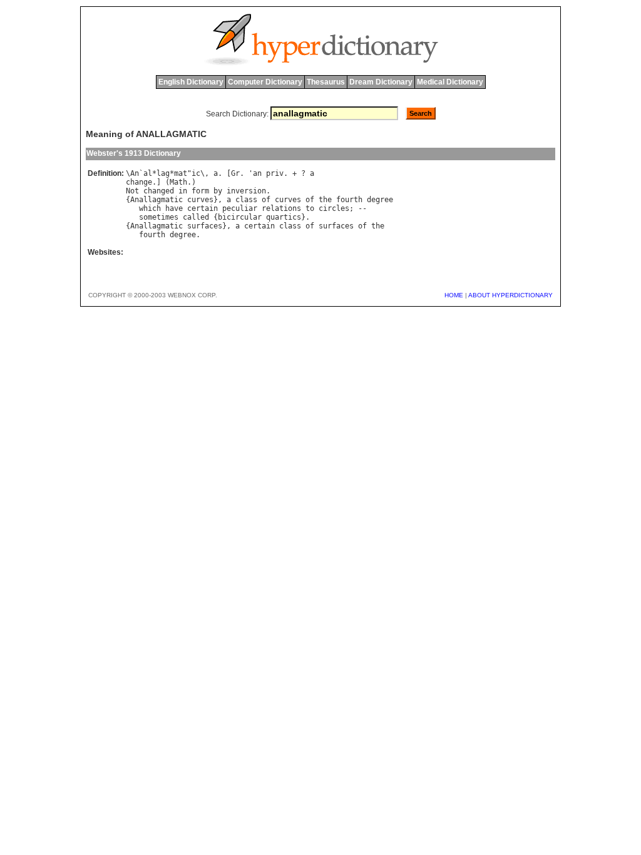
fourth (349, 199)
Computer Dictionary (265, 82)
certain (202, 208)
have (174, 208)
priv (275, 173)
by (217, 191)
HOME (453, 295)
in (182, 191)
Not (132, 191)
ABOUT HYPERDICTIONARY (510, 295)
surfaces (204, 226)
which (150, 208)
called (196, 217)
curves (200, 199)
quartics (283, 217)
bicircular (240, 217)
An (134, 173)
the (325, 199)
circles (334, 208)
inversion (246, 191)
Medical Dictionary (450, 82)
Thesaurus (326, 82)
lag (163, 173)
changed (158, 191)
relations (281, 208)
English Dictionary (190, 82)
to (309, 208)
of (266, 199)
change (139, 182)
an (257, 173)
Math (178, 182)
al (147, 173)
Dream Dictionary (381, 82)
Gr (235, 173)
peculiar (239, 208)
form (200, 191)
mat (180, 173)
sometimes (158, 217)
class (246, 199)
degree (380, 199)
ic (196, 173)
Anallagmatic (156, 199)
